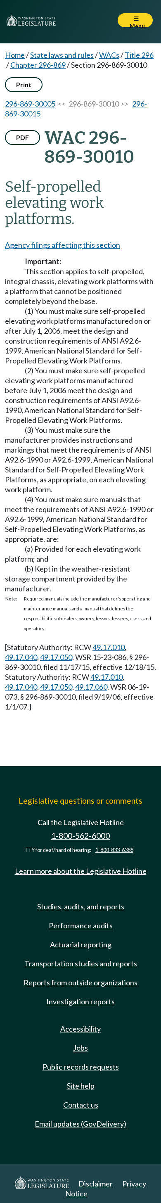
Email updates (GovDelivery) (80, 1123)
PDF (22, 137)
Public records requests (81, 1066)
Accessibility (80, 1028)
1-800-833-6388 (114, 850)
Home (15, 54)
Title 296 (139, 54)
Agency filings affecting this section (62, 244)
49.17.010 (108, 647)
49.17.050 (56, 657)
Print (23, 84)
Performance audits (81, 925)
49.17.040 (21, 657)
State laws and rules (62, 54)
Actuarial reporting (80, 944)
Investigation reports (80, 1001)
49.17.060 (91, 686)
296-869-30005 (30, 103)
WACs (109, 54)
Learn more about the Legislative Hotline (81, 871)
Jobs (80, 1047)
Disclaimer (95, 1183)
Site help (81, 1085)
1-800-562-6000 (80, 835)
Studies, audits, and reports (80, 906)
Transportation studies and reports (80, 963)
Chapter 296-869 (38, 64)
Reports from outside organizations (80, 982)
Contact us (80, 1104)
